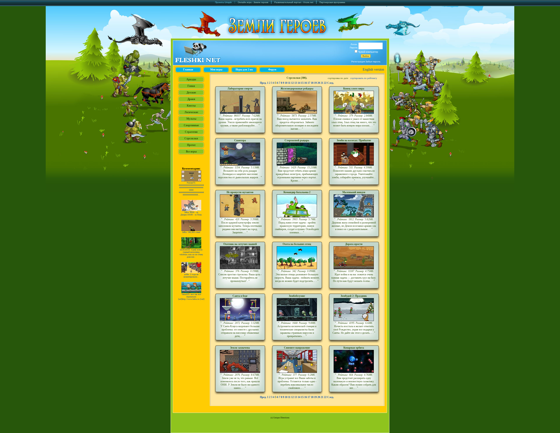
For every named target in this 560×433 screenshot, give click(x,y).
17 (309, 82)
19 (315, 82)
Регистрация (358, 61)
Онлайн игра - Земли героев (253, 2)
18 (312, 82)
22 (325, 82)
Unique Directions (281, 417)
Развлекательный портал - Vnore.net (293, 2)
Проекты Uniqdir (223, 2)
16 (305, 82)
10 (286, 82)
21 (322, 82)
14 (299, 82)
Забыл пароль (373, 61)
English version (373, 69)
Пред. (263, 82)
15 (302, 82)
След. (330, 82)
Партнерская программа (332, 2)
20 (318, 82)
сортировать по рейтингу (363, 78)
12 (292, 82)
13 (295, 82)
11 (289, 82)
